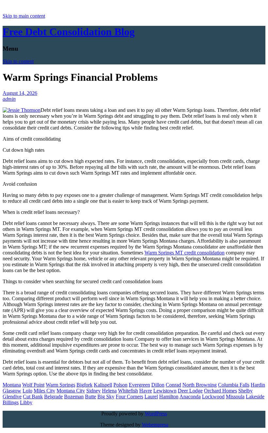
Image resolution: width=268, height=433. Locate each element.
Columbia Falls (233, 385)
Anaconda (190, 396)
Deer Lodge (190, 390)
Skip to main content (24, 16)
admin (9, 99)
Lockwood (213, 396)
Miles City (44, 390)
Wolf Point (33, 385)
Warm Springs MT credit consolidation (184, 252)
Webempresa (155, 424)
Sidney (93, 390)
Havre (145, 390)
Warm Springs (60, 385)
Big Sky (105, 396)
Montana (12, 385)
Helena (109, 390)
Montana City (71, 390)
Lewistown (164, 390)
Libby (26, 402)
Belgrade (53, 396)
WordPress (156, 413)
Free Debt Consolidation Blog (69, 32)
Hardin (258, 385)
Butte (90, 396)
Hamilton (168, 396)
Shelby (245, 390)
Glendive (12, 396)
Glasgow (12, 390)
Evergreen (139, 385)
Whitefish (128, 390)
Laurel (151, 396)
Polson (120, 385)
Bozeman (74, 396)
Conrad (173, 385)
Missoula (235, 396)
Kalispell (103, 385)
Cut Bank (33, 396)
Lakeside (255, 396)
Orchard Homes (220, 390)
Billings (11, 402)
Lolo (27, 390)
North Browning (199, 385)
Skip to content (18, 61)
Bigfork (84, 385)
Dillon (157, 385)
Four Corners (129, 396)
